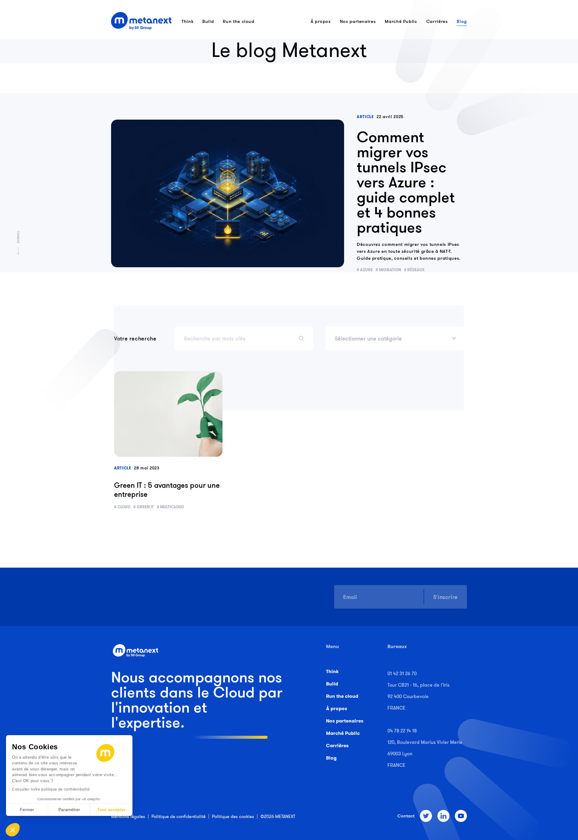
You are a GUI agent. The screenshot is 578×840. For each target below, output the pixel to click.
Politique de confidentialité (178, 816)
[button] (12, 830)
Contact (406, 815)
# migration (388, 270)
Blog (462, 21)
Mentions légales (128, 816)
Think (187, 21)
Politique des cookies (233, 816)
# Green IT (143, 507)
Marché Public (401, 21)
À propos (321, 21)
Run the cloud (238, 21)
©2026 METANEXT (277, 816)
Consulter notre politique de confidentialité (51, 789)
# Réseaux (414, 270)
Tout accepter (111, 809)
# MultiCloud (170, 507)
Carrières (437, 21)
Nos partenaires (358, 21)
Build (208, 21)
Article (365, 117)
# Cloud (122, 507)
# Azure (365, 270)
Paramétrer (69, 809)
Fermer (27, 809)
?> (168, 414)
